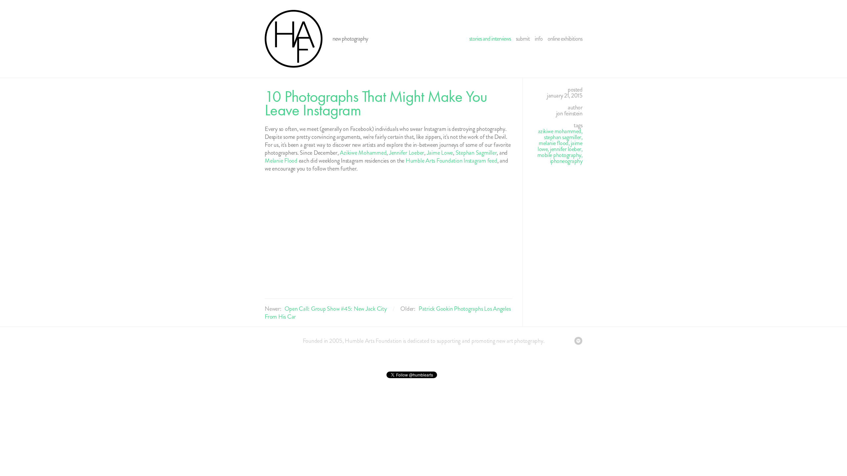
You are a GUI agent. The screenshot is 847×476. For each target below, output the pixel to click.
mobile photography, (560, 155)
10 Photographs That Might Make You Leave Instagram (376, 103)
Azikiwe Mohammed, (560, 131)
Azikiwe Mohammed (363, 152)
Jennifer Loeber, (566, 149)
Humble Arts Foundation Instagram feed (451, 160)
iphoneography (566, 161)
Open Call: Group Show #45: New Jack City (336, 308)
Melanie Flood (281, 160)
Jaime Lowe (440, 152)
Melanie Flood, (555, 143)
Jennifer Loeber (406, 152)
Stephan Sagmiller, (563, 137)
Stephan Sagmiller (475, 152)
